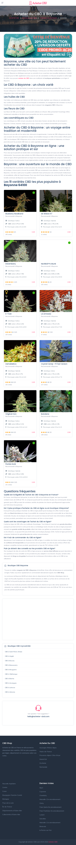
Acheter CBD (52, 842)
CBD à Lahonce (10, 687)
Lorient (41, 815)
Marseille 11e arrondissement (49, 822)
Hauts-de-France (45, 752)
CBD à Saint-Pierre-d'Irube (13, 652)
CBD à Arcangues (11, 683)
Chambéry (43, 795)
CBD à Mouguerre (11, 670)
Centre (4, 787)
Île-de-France (7, 807)
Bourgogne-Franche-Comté (12, 795)
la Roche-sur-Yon (45, 830)
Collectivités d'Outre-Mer (11, 814)
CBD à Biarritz (9, 678)
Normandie (43, 767)
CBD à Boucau (9, 661)
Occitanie (42, 763)
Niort (41, 788)
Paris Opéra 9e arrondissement (50, 807)
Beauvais (42, 826)
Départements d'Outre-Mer (12, 811)
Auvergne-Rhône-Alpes (48, 748)
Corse (4, 791)
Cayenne (42, 792)
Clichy (41, 803)
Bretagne (5, 799)
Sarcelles (42, 819)
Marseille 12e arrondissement (49, 799)
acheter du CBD (23, 78)
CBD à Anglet (9, 656)
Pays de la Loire (8, 803)
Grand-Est (43, 759)
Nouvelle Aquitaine (9, 784)
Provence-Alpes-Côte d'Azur (49, 755)
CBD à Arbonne (10, 692)
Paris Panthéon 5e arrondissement (51, 811)
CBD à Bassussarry (11, 665)
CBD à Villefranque (11, 674)
